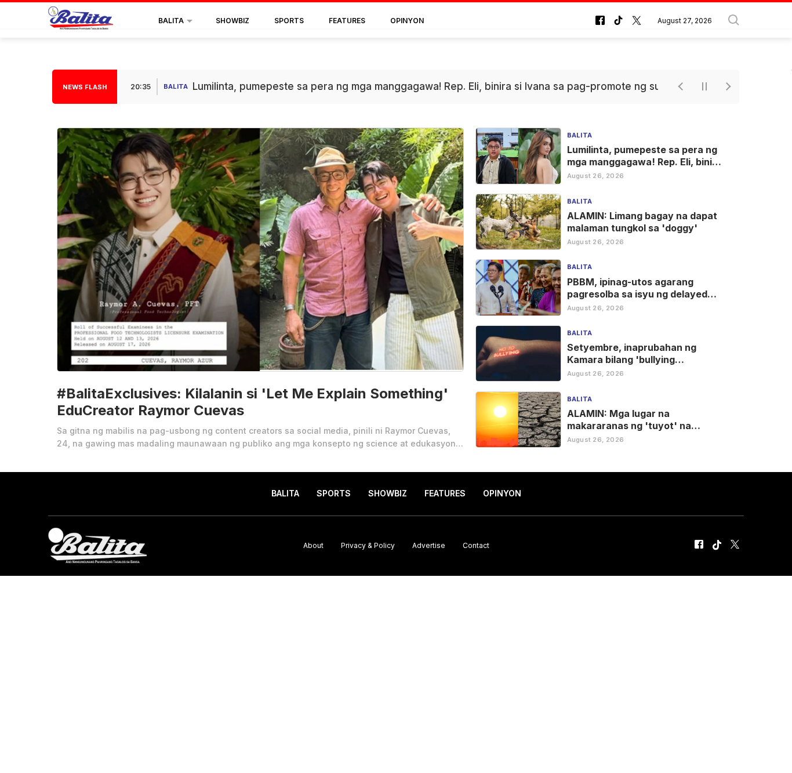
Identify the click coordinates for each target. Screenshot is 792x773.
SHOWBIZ (232, 20)
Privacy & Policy (368, 545)
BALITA (171, 20)
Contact (476, 545)
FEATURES (347, 20)
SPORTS (289, 20)
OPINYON (407, 20)
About (313, 545)
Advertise (428, 545)
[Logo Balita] (80, 20)
